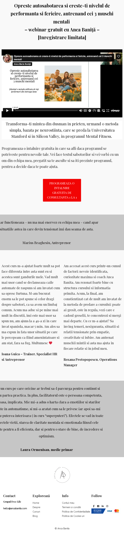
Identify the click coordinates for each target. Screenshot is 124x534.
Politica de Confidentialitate (76, 511)
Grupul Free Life (12, 501)
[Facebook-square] (98, 506)
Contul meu (68, 503)
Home (36, 503)
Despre (36, 507)
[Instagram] (107, 506)
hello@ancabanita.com (15, 508)
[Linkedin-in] (102, 506)
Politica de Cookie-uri (73, 516)
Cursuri (36, 511)
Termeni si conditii (71, 507)
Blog (35, 516)
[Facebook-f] (93, 506)
